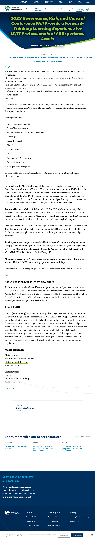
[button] (81, 437)
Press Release (9, 388)
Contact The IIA (31, 517)
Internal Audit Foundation (23, 2)
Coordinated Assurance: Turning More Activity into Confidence (72, 448)
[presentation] (77, 436)
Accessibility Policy (54, 513)
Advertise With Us (54, 525)
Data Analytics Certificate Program (15, 447)
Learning (57, 9)
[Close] (92, 535)
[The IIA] (14, 9)
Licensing (73, 513)
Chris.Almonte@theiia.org (16, 362)
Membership (30, 9)
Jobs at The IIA (74, 521)
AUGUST (54, 55)
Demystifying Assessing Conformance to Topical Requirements (43, 448)
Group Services (61, 2)
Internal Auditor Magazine (49, 2)
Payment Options (53, 521)
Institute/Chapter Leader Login (80, 517)
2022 (45, 55)
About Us (71, 10)
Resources (64, 9)
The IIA (68, 268)
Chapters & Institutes (36, 2)
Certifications (49, 9)
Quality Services (80, 2)
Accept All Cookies (77, 535)
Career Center (70, 2)
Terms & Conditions (32, 525)
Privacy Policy (30, 521)
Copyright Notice (53, 517)
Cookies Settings (64, 535)
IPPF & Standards (38, 10)
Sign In (88, 2)
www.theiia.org (41, 300)
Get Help (29, 513)
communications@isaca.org (17, 378)
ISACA (78, 268)
